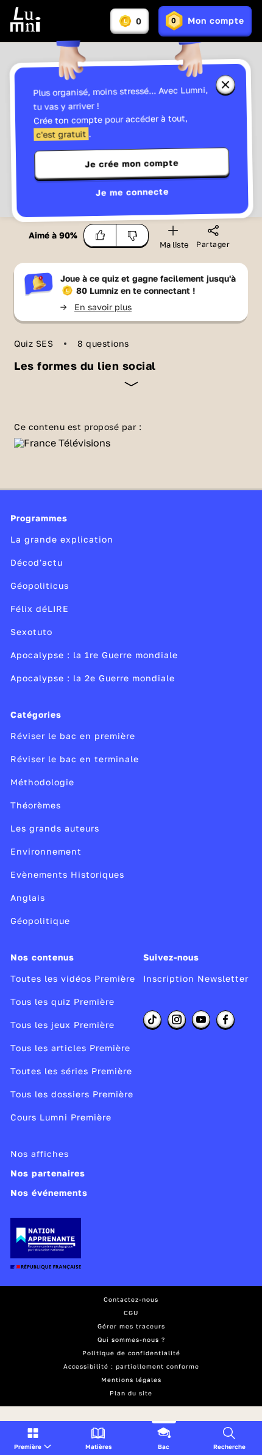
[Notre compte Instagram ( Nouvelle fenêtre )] (177, 1019)
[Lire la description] (131, 384)
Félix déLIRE (39, 608)
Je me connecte (132, 192)
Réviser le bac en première (72, 736)
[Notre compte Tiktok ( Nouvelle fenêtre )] (152, 1019)
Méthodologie (42, 782)
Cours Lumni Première (61, 1117)
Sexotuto (31, 632)
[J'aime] (99, 235)
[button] (32, 1438)
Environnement (46, 851)
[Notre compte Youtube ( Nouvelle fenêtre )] (201, 1019)
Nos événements (49, 1192)
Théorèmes (35, 805)
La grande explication (61, 539)
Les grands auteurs (54, 828)
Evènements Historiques (67, 874)
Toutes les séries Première (71, 1071)
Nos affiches (39, 1153)
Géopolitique (40, 920)
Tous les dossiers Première (71, 1094)
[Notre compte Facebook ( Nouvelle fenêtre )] (225, 1019)
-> (96, 307)
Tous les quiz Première (62, 1001)
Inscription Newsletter (196, 978)
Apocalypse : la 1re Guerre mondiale (94, 655)
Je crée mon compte (132, 164)
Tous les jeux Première (62, 1024)
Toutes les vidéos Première (72, 978)
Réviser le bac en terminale (74, 759)
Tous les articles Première (70, 1048)
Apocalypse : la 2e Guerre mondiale (92, 678)
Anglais (27, 897)
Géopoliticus (39, 585)
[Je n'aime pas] (132, 235)
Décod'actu (36, 562)
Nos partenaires (47, 1173)
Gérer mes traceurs (131, 1326)
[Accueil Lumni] (25, 19)
